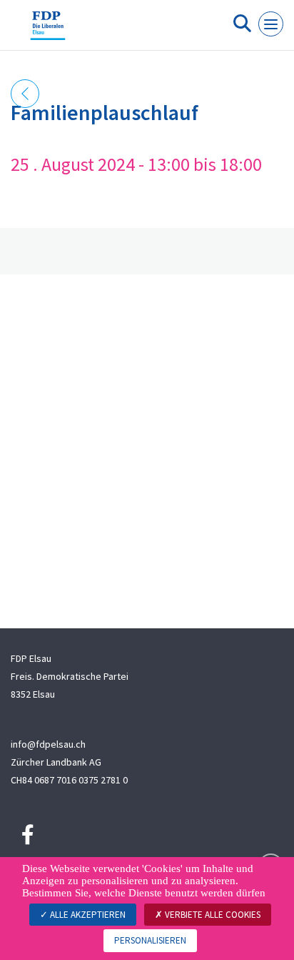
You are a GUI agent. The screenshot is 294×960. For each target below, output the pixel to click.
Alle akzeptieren (87, 915)
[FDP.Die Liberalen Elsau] (48, 30)
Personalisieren (150, 940)
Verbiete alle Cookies (211, 915)
